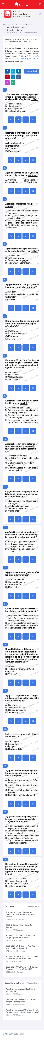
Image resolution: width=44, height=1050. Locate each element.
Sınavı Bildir (32, 71)
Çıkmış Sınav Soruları (15, 30)
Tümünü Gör (32, 906)
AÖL (6, 1034)
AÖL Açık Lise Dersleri (23, 25)
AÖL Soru (7, 25)
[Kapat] (2, 14)
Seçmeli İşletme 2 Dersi (16, 27)
